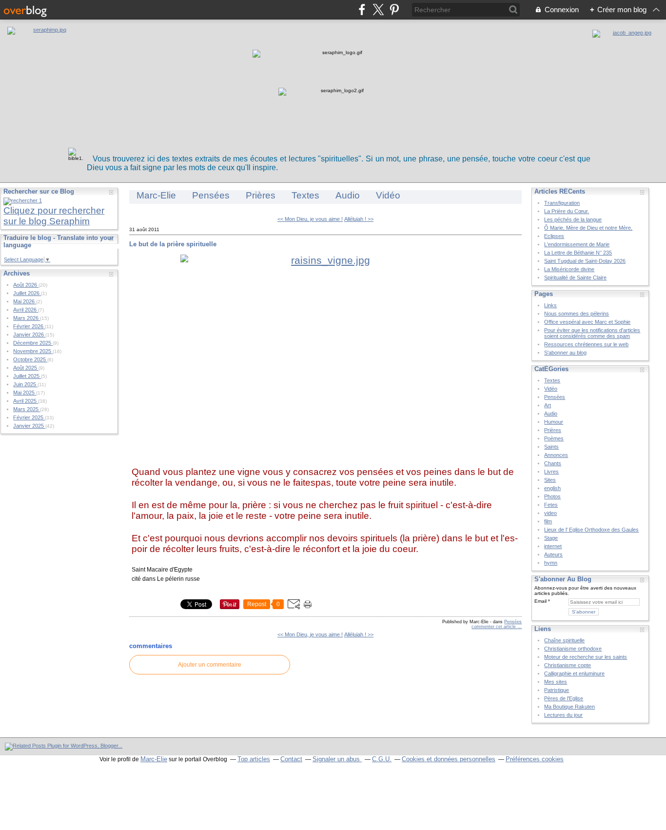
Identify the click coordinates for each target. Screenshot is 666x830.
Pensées (211, 195)
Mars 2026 (26, 318)
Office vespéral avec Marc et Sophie (587, 322)
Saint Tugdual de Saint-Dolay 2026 (585, 261)
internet (553, 546)
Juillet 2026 (27, 293)
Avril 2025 (25, 401)
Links (550, 305)
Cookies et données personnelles (448, 759)
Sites (550, 480)
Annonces (556, 455)
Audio (347, 195)
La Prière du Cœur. (566, 211)
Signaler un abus (337, 759)
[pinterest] (394, 9)
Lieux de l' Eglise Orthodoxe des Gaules (591, 530)
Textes (305, 195)
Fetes (551, 505)
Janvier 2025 (29, 426)
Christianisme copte (567, 665)
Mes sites (555, 682)
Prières (260, 195)
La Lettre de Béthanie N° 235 (578, 253)
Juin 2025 (25, 384)
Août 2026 (26, 285)
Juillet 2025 (27, 376)
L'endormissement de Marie (576, 244)
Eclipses (554, 236)
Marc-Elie (156, 195)
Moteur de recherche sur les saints (585, 657)
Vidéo (388, 195)
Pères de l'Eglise (563, 698)
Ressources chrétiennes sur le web (586, 344)
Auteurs (553, 554)
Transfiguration (562, 203)
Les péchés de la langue (573, 219)
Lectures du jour (563, 715)
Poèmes (554, 438)
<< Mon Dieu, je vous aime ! (310, 219)
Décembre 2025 (33, 343)
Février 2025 (29, 417)
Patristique (556, 690)
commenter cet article (494, 626)
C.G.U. (382, 759)
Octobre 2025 (30, 359)
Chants (552, 463)
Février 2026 (29, 326)
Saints (551, 447)
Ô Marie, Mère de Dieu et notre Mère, (588, 228)
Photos (552, 496)
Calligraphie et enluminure (574, 673)
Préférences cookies (535, 759)
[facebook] (362, 9)
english (552, 488)
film (548, 521)
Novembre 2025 (33, 351)
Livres (551, 471)
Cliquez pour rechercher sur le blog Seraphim (53, 215)
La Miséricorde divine (569, 269)
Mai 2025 (24, 392)
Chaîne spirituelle (564, 640)
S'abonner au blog (565, 353)
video (550, 513)
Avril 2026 (25, 310)
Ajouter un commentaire (209, 664)
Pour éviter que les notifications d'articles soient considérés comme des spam (592, 333)
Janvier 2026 (29, 334)
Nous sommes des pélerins (576, 313)
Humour (553, 422)
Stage (551, 538)
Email (540, 601)
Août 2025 (26, 368)
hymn (550, 563)
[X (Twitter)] (378, 9)
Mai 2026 (24, 301)
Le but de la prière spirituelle (172, 244)
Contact (291, 759)
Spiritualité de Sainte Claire (575, 277)
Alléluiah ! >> (358, 219)
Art (547, 405)
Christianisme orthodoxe (573, 649)
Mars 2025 (26, 409)
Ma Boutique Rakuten (569, 707)
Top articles (253, 759)
